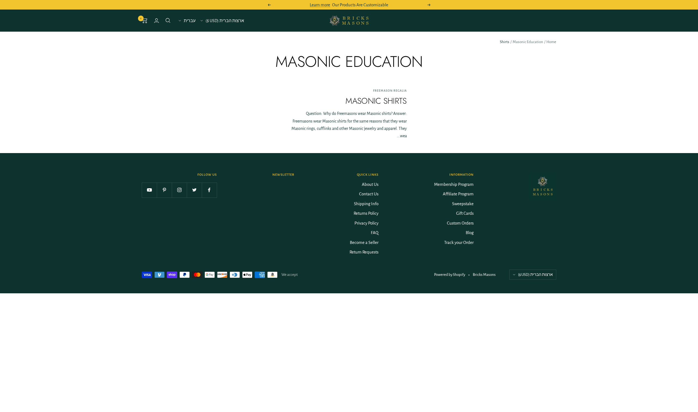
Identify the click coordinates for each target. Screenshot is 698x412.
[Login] (156, 20)
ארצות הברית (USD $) (225, 21)
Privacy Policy (366, 223)
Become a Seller (364, 242)
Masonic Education (528, 42)
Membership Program (454, 184)
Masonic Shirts (376, 101)
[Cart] (145, 20)
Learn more (320, 4)
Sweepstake (463, 203)
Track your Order (459, 242)
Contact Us (368, 194)
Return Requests (364, 252)
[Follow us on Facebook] (209, 190)
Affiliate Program (458, 194)
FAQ (374, 232)
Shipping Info (366, 203)
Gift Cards (465, 213)
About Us (370, 184)
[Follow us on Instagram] (179, 190)
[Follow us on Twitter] (194, 190)
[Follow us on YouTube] (149, 190)
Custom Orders (460, 223)
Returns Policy (366, 213)
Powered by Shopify (449, 275)
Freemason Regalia (390, 90)
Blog (470, 232)
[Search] (168, 20)
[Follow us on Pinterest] (164, 190)
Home (551, 42)
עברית (189, 21)
